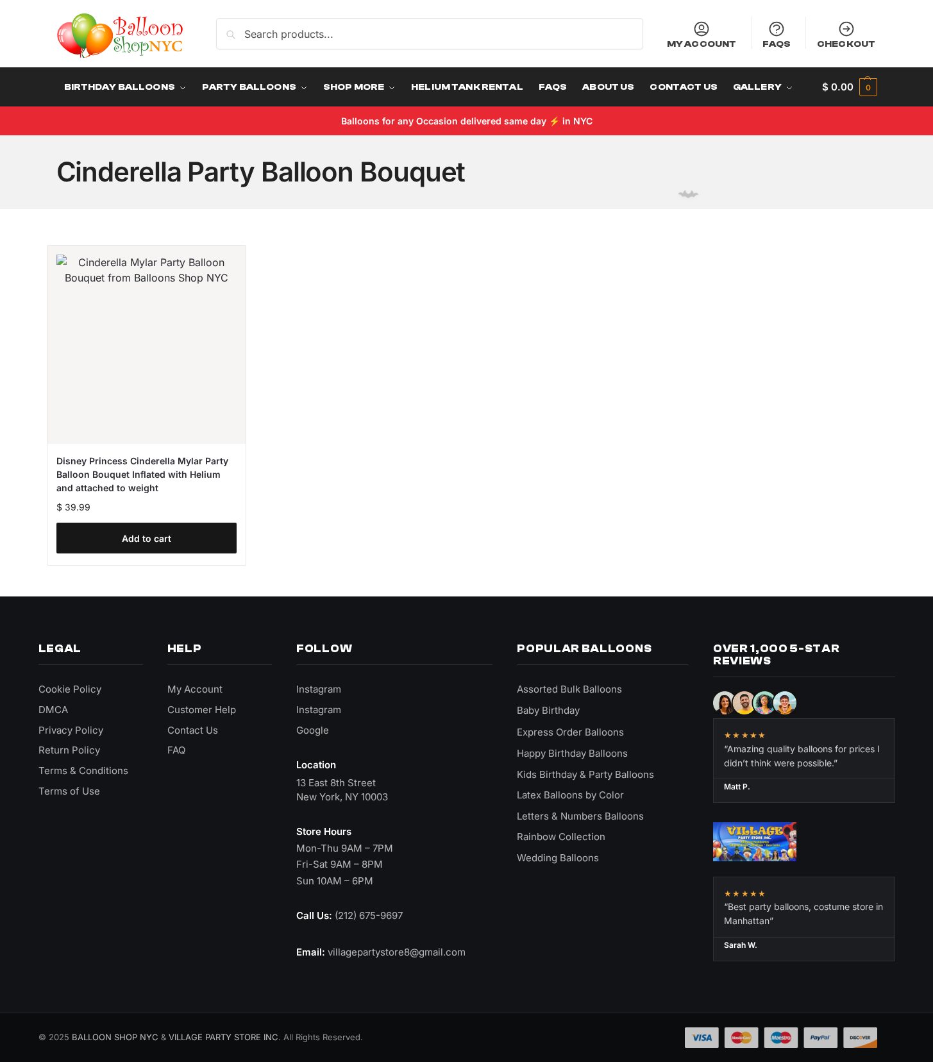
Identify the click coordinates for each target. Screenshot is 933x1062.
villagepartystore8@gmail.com (397, 952)
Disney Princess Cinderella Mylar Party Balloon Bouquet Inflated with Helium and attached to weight (142, 474)
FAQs (776, 43)
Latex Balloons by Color (570, 795)
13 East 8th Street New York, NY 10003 (342, 790)
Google (312, 730)
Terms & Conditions (83, 770)
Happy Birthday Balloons (572, 753)
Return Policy (69, 750)
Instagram (318, 689)
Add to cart (146, 538)
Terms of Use (69, 791)
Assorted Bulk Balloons (569, 689)
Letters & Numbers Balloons (580, 816)
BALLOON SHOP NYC (115, 1037)
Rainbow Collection (561, 836)
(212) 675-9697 (369, 915)
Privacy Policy (70, 730)
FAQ (176, 750)
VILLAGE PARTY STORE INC (223, 1037)
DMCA (53, 710)
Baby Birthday (548, 710)
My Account (701, 43)
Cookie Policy (69, 689)
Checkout (846, 43)
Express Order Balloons (570, 732)
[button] (849, 87)
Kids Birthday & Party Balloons (585, 774)
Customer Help (201, 710)
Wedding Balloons (558, 858)
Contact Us (192, 730)
